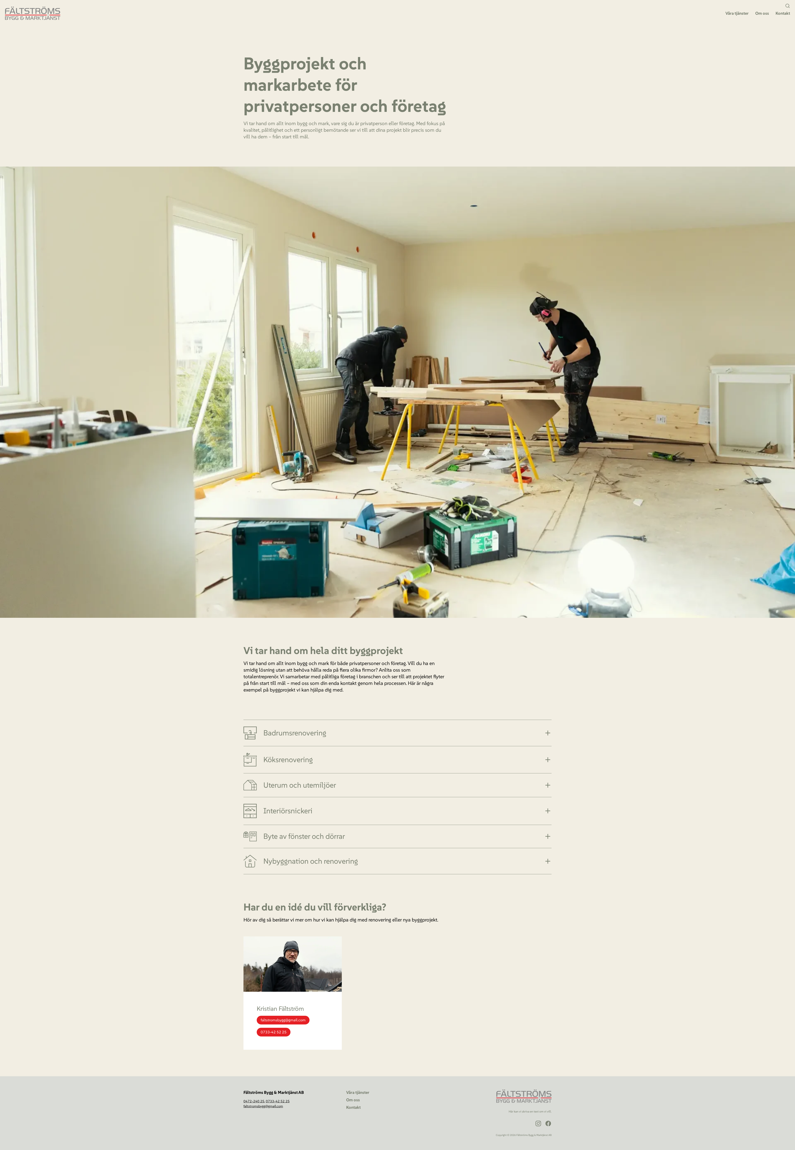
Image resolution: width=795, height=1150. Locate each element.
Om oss (762, 13)
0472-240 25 (253, 1101)
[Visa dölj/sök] (787, 6)
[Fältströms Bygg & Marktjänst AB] (32, 13)
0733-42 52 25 (274, 1032)
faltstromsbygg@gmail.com (283, 1020)
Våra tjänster (737, 13)
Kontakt (783, 13)
